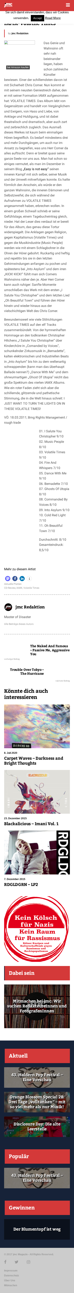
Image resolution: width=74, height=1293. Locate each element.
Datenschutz (11, 1275)
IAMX (19, 587)
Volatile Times (31, 587)
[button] (7, 578)
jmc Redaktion (20, 33)
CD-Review (9, 587)
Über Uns (9, 1280)
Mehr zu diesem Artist (20, 569)
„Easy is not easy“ (36, 169)
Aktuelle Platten (13, 584)
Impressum (10, 1270)
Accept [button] (37, 18)
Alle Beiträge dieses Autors (19, 624)
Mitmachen (10, 1285)
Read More (53, 18)
